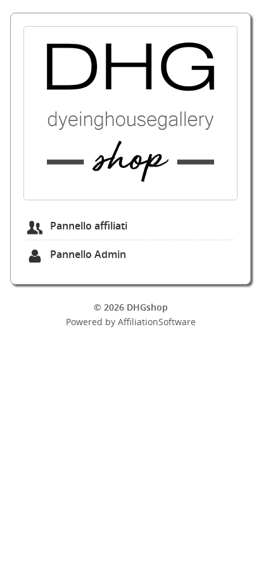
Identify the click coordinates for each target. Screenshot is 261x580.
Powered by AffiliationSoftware (131, 322)
